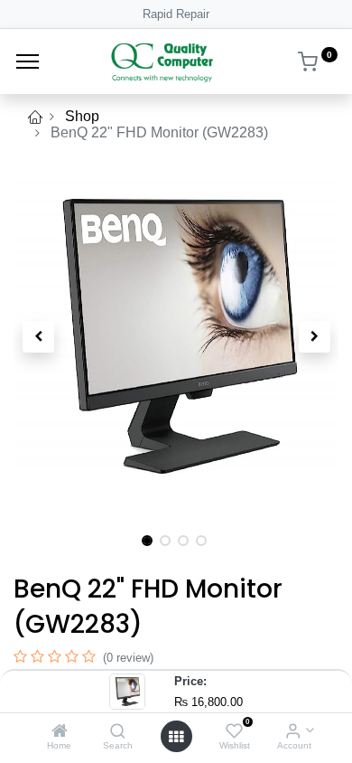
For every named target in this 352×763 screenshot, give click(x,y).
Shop (82, 116)
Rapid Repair (176, 14)
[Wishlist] (234, 731)
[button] (38, 336)
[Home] (59, 731)
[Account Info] (292, 731)
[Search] (117, 731)
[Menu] (27, 61)
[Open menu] (176, 737)
